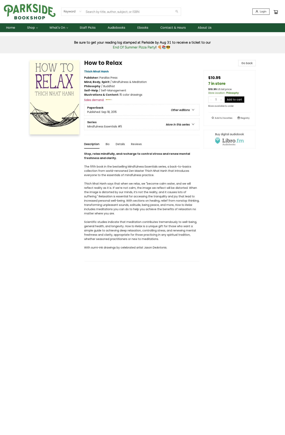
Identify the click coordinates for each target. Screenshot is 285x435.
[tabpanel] (142, 206)
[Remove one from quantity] (210, 99)
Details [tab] (120, 144)
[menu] (142, 27)
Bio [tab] (108, 144)
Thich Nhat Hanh (96, 71)
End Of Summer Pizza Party (134, 47)
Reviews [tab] (136, 144)
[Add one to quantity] (221, 99)
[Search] (177, 11)
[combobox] (72, 11)
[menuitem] (10, 27)
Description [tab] (91, 144)
